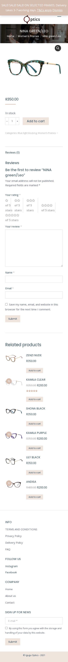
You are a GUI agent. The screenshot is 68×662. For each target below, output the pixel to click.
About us (10, 596)
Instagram (11, 566)
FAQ (7, 549)
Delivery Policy (14, 542)
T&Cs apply (44, 10)
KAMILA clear (35, 380)
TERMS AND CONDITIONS (21, 529)
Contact (9, 602)
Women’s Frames (47, 133)
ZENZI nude (34, 355)
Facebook (11, 572)
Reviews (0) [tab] (12, 152)
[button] (58, 48)
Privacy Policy (13, 536)
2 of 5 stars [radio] (18, 205)
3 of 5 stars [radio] (32, 205)
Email (9, 288)
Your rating (13, 195)
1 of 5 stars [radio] (8, 205)
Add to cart (36, 121)
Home (9, 589)
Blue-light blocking (27, 133)
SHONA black (35, 408)
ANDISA (31, 482)
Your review (13, 226)
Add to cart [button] (35, 370)
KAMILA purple (36, 433)
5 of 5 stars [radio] (13, 217)
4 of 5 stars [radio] (48, 207)
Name (9, 272)
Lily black (33, 457)
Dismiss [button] (57, 10)
